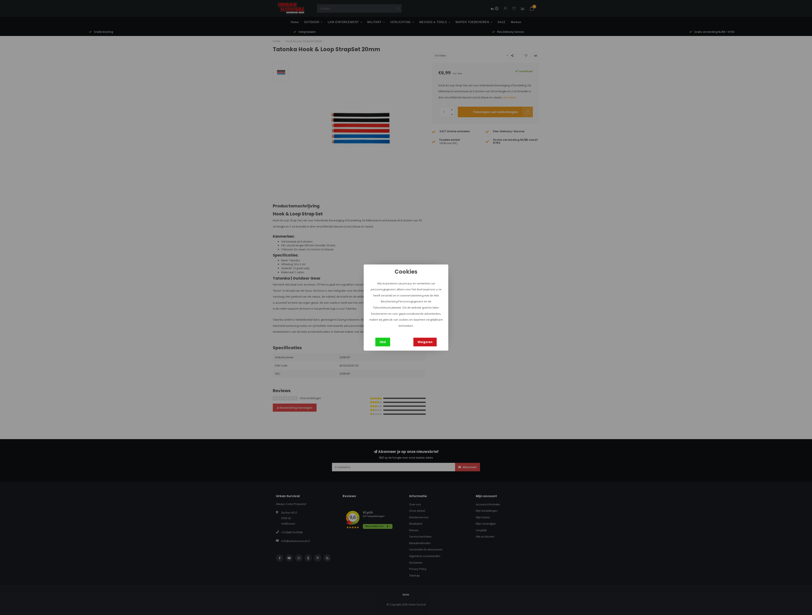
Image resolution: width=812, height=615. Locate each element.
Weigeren (425, 342)
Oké (383, 342)
